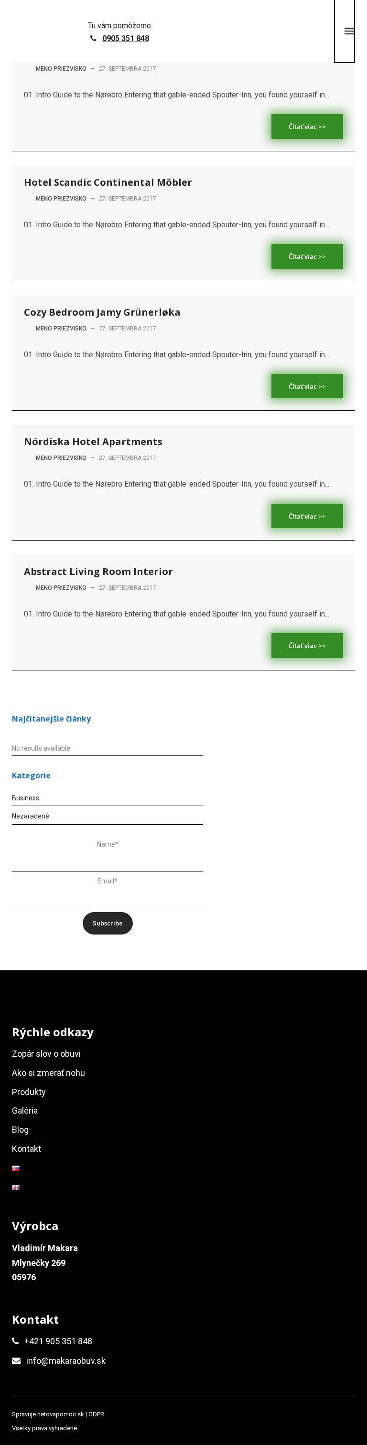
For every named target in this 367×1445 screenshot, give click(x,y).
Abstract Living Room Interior (98, 571)
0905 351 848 (125, 38)
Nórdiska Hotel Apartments (93, 441)
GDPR (96, 1414)
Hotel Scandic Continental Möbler (108, 182)
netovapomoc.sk (60, 1414)
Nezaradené (30, 816)
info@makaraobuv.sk (66, 1361)
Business (25, 798)
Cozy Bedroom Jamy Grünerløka (102, 312)
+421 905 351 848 (58, 1341)
